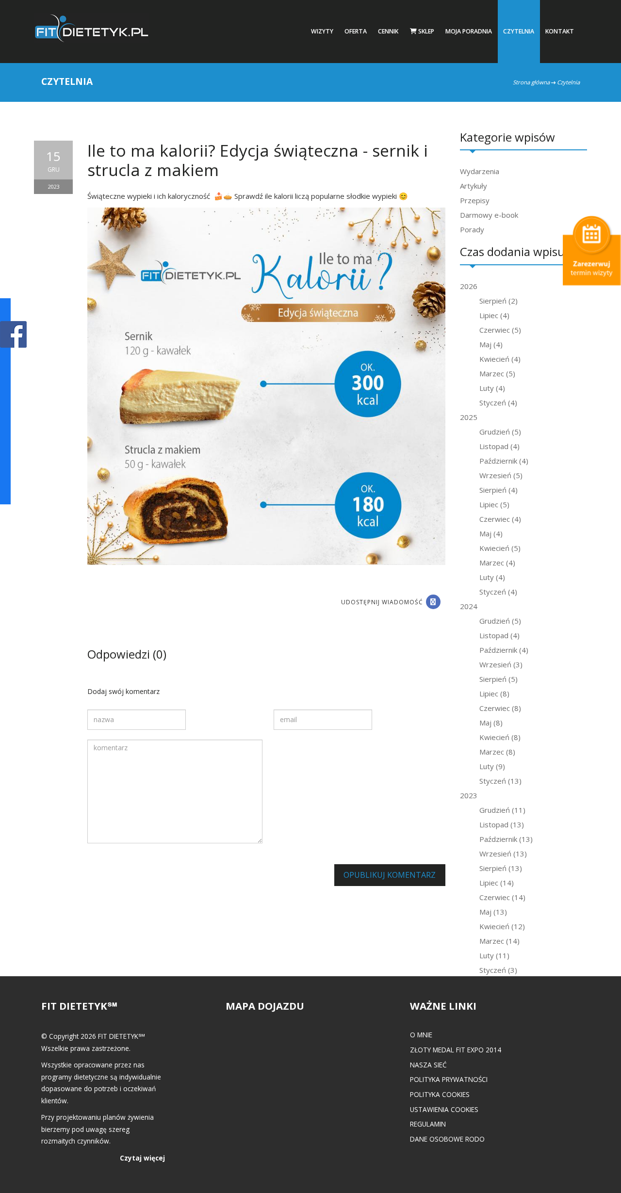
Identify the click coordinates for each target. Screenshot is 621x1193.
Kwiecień (500, 359)
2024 (468, 606)
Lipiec (494, 315)
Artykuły (473, 186)
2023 (468, 795)
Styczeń (498, 402)
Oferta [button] (355, 31)
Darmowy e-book (489, 215)
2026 (468, 286)
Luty (492, 388)
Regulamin (428, 1124)
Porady (472, 229)
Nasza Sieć (428, 1064)
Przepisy (475, 200)
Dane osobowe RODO (447, 1139)
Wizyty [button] (322, 31)
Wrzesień (501, 475)
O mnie (421, 1034)
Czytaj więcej (142, 1157)
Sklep (425, 31)
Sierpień (498, 301)
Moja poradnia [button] (468, 31)
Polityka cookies (440, 1094)
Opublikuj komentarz (389, 875)
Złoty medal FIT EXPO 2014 (455, 1049)
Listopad (499, 446)
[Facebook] (433, 602)
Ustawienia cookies (444, 1109)
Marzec (497, 373)
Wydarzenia (479, 171)
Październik (503, 461)
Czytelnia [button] (518, 31)
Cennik (388, 31)
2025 (468, 417)
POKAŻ (13, 335)
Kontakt (559, 31)
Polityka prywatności (449, 1079)
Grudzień (500, 431)
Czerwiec (500, 330)
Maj (491, 344)
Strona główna (531, 82)
